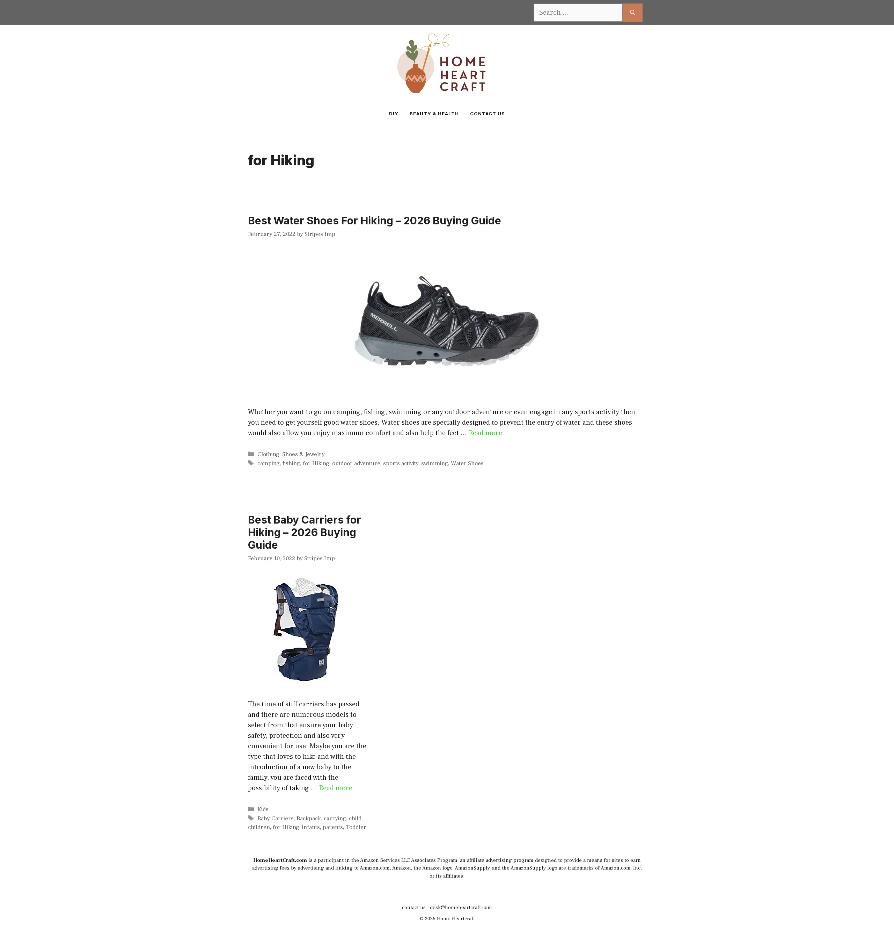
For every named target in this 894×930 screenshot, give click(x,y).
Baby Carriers (275, 818)
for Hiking (316, 463)
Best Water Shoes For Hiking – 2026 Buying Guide (374, 220)
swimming (434, 463)
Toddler (356, 827)
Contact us (487, 113)
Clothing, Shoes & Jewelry (291, 454)
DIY (393, 113)
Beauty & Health (434, 113)
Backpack (308, 818)
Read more (485, 433)
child (355, 818)
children (259, 827)
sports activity (400, 463)
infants (311, 827)
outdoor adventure (356, 463)
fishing (291, 463)
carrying (335, 818)
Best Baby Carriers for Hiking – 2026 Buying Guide (304, 532)
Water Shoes (467, 463)
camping (268, 463)
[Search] (633, 12)
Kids (263, 809)
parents (333, 827)
